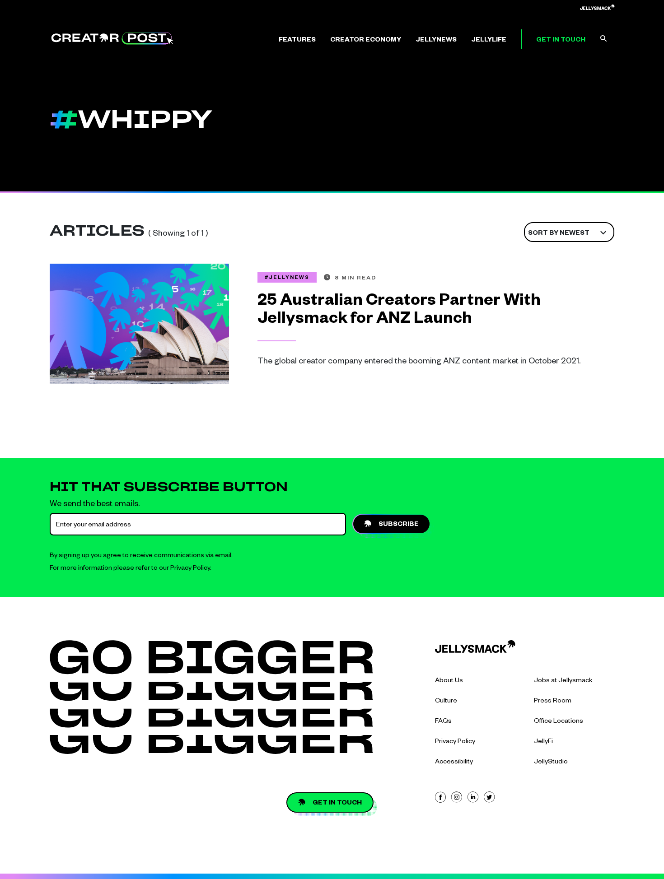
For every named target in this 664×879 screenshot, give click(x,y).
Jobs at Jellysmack (563, 681)
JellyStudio (551, 762)
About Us (449, 681)
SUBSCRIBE (399, 525)
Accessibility (454, 762)
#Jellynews (287, 278)
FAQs (443, 722)
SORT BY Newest (558, 233)
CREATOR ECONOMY (365, 40)
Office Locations (558, 722)
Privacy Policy (190, 568)
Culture (446, 701)
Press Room (552, 701)
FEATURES (297, 40)
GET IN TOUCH (560, 40)
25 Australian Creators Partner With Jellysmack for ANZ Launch (399, 311)
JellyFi (543, 742)
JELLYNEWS (436, 40)
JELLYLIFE (488, 40)
